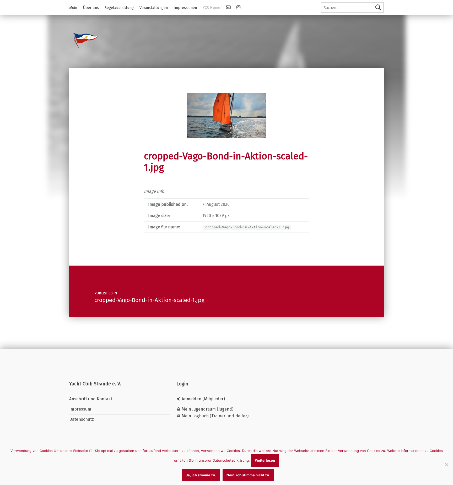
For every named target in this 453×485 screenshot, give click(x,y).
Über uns (91, 7)
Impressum (80, 409)
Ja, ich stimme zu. (201, 475)
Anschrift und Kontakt (90, 398)
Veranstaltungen (153, 7)
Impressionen (185, 7)
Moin (73, 7)
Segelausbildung (119, 7)
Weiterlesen (265, 460)
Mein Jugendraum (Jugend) (207, 409)
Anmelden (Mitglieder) (203, 398)
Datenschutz (81, 419)
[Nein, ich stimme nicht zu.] (446, 464)
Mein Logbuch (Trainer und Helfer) (215, 415)
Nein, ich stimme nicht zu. (248, 475)
